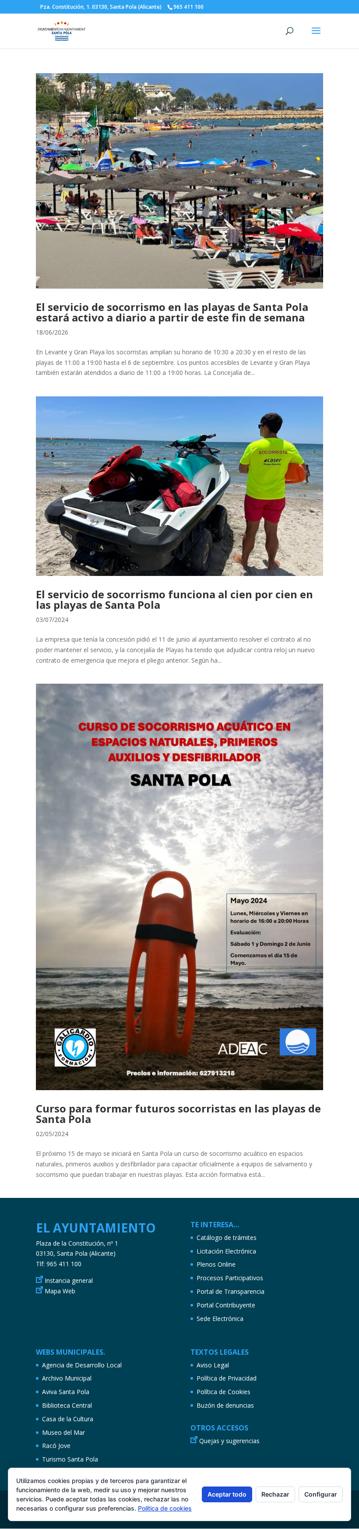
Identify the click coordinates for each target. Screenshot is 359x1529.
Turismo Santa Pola (70, 1459)
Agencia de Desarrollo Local (82, 1365)
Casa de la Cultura (67, 1419)
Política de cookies (165, 1508)
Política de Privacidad (227, 1378)
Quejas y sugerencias (229, 1441)
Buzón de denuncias (225, 1405)
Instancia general (69, 1280)
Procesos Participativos (230, 1278)
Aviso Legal (213, 1365)
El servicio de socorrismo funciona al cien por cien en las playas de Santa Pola (174, 599)
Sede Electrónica (220, 1318)
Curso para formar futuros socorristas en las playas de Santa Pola (178, 1113)
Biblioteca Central (67, 1405)
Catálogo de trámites (227, 1237)
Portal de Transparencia (230, 1291)
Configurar (320, 1494)
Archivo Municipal (67, 1378)
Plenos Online (216, 1264)
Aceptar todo (227, 1494)
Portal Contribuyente (226, 1305)
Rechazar (275, 1494)
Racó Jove (56, 1445)
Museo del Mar (63, 1432)
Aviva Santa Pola (65, 1392)
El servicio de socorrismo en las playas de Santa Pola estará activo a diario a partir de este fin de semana (172, 312)
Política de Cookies (223, 1392)
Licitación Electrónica (226, 1251)
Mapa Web (60, 1291)
